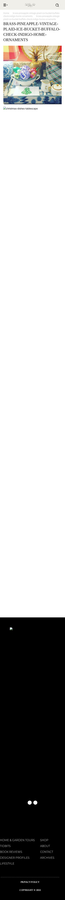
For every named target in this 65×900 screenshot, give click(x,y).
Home (6, 13)
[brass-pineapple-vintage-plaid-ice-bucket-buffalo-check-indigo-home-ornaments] (32, 103)
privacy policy (30, 881)
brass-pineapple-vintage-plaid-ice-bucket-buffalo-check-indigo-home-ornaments (31, 15)
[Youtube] (35, 803)
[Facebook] (30, 803)
